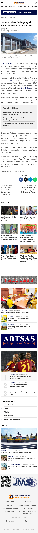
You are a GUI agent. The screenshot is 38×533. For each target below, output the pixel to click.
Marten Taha (7, 80)
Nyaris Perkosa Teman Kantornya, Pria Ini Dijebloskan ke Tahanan (29, 188)
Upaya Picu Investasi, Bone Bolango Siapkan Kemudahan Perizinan (28, 219)
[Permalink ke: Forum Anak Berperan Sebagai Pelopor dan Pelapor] (9, 249)
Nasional (4, 450)
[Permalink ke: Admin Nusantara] (3, 29)
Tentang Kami (28, 508)
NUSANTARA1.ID (7, 63)
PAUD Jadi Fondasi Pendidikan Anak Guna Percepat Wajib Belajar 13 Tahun (28, 259)
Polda (6, 412)
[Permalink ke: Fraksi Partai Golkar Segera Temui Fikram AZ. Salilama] (19, 298)
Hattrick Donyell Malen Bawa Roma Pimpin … (20, 377)
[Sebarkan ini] (21, 179)
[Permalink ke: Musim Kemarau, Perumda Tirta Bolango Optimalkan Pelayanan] (9, 229)
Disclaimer (10, 502)
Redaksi (28, 502)
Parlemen (4, 310)
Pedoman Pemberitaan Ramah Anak (27, 512)
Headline (11, 464)
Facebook (11, 521)
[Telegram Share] (30, 179)
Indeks (9, 505)
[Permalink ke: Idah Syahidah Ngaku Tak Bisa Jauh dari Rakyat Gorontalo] (9, 210)
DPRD (6, 408)
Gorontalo (8, 405)
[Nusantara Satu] (19, 3)
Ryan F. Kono (25, 88)
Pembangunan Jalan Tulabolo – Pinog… (19, 327)
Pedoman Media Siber (10, 508)
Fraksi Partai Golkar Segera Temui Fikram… (17, 312)
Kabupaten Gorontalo (12, 419)
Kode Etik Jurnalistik (27, 505)
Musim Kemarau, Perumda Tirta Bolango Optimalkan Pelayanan (9, 237)
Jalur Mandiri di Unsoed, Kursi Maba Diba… (17, 452)
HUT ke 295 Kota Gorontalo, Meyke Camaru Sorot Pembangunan (7, 189)
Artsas (12, 374)
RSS (29, 521)
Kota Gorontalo (7, 171)
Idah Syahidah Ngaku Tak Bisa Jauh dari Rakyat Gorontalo (8, 219)
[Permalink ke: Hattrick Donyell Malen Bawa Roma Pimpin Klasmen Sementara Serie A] (19, 361)
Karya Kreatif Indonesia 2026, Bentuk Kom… (21, 459)
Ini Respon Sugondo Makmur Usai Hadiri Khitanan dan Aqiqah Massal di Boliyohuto (27, 238)
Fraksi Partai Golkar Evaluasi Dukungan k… (18, 319)
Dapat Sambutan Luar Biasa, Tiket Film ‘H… (22, 394)
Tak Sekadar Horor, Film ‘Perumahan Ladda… (18, 385)
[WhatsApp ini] (35, 179)
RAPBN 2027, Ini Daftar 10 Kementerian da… (22, 467)
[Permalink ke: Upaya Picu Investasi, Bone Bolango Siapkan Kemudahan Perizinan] (28, 210)
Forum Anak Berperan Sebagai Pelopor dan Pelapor (8, 258)
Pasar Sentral (19, 171)
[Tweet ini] (26, 179)
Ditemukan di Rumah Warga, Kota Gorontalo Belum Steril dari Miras (17, 113)
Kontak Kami (10, 511)
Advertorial (9, 416)
